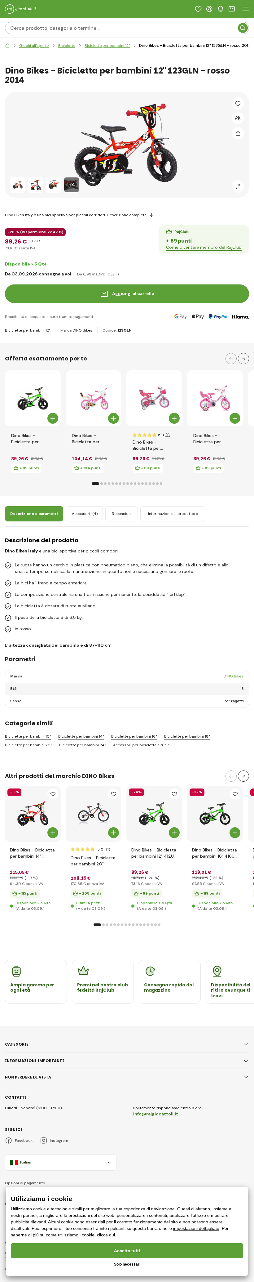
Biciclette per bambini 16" (134, 736)
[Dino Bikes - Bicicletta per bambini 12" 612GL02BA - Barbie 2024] (93, 398)
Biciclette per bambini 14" (81, 736)
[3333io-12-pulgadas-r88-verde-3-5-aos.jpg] (154, 813)
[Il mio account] (209, 9)
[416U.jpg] (214, 813)
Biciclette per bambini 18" (187, 736)
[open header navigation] (246, 9)
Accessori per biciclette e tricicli (142, 745)
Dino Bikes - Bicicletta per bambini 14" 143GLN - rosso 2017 (32, 853)
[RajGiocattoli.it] (7, 46)
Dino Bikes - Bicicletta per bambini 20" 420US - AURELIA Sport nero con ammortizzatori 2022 (93, 861)
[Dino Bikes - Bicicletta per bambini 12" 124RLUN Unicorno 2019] (154, 398)
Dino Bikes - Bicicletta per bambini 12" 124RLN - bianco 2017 (214, 439)
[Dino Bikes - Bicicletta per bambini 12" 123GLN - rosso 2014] (17, 185)
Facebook (24, 1140)
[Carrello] (231, 9)
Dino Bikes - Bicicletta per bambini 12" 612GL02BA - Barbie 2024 (92, 439)
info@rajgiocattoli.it (155, 1114)
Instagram (59, 1140)
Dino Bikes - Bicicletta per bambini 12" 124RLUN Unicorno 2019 (153, 445)
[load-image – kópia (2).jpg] (32, 813)
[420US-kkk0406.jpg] (93, 813)
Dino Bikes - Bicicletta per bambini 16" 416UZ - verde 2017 (214, 853)
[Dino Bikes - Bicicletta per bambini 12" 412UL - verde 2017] (32, 398)
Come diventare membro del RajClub (204, 247)
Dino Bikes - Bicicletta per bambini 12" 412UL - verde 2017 (31, 439)
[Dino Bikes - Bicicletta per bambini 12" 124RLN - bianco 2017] (214, 398)
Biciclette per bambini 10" (28, 736)
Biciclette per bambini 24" (82, 745)
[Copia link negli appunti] (238, 133)
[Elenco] (198, 9)
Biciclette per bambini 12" (27, 330)
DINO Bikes (82, 330)
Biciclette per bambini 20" (28, 745)
